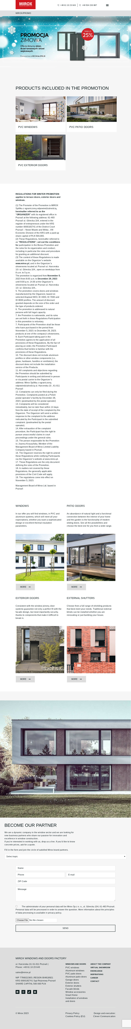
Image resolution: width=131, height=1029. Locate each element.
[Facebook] (17, 992)
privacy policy (54, 913)
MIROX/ (19, 13)
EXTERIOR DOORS (27, 598)
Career (94, 978)
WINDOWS (22, 505)
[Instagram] (23, 992)
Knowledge (96, 971)
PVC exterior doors (33, 165)
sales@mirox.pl (23, 972)
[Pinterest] (35, 992)
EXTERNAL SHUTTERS (81, 598)
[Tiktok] (29, 992)
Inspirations (96, 974)
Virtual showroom (100, 967)
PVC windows (27, 127)
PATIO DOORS (76, 505)
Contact (94, 981)
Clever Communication (104, 1016)
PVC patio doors (81, 127)
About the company (100, 964)
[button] (107, 5)
